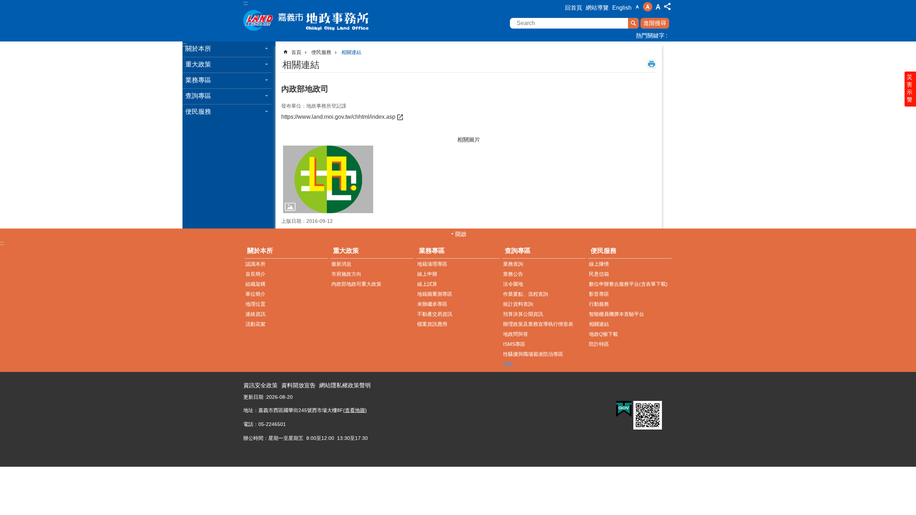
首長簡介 (255, 274)
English (622, 8)
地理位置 (255, 304)
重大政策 (198, 64)
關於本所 (198, 48)
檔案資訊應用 (432, 324)
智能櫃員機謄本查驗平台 (616, 314)
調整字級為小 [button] (637, 6)
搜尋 (633, 23)
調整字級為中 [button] (647, 6)
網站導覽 (597, 8)
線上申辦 (427, 274)
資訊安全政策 (260, 385)
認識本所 (255, 264)
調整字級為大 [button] (658, 6)
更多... (510, 364)
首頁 (296, 52)
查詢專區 (198, 95)
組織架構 (255, 284)
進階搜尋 (654, 23)
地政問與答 (515, 334)
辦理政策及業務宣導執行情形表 (538, 324)
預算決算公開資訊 (523, 314)
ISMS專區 (514, 344)
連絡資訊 (255, 314)
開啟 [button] (461, 234)
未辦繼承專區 (432, 304)
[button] (328, 179)
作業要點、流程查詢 (525, 294)
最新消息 (341, 264)
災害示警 (909, 88)
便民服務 (198, 111)
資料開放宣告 (298, 385)
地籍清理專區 (432, 264)
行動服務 (599, 304)
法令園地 (513, 284)
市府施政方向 (346, 274)
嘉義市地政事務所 (306, 24)
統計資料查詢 (518, 304)
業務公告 (513, 274)
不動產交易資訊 (434, 314)
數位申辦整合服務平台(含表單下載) (628, 284)
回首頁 (573, 8)
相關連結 (351, 52)
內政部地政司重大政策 (356, 284)
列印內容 (651, 64)
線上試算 (427, 284)
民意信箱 (599, 274)
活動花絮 (255, 324)
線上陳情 (599, 264)
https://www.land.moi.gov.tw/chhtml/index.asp (338, 117)
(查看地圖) (355, 410)
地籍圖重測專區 (434, 294)
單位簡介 (255, 294)
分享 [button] (667, 6)
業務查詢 (513, 264)
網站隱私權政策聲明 (345, 385)
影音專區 (599, 294)
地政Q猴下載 (603, 334)
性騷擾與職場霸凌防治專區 (533, 354)
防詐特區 (599, 344)
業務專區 (198, 80)
